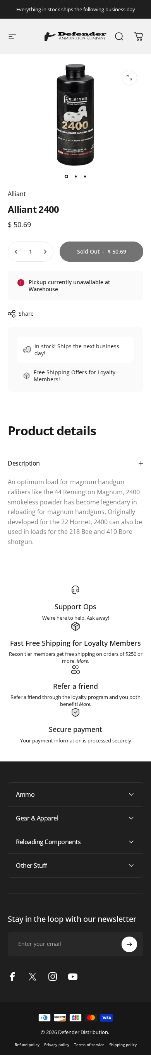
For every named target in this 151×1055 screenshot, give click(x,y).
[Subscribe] (129, 944)
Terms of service (89, 1044)
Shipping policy (123, 1044)
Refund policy (27, 1044)
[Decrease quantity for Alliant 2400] (16, 251)
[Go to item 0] (66, 176)
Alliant (17, 193)
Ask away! (98, 617)
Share (26, 313)
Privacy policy (56, 1044)
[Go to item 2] (75, 176)
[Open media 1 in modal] (129, 77)
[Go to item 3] (84, 176)
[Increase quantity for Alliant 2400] (45, 251)
